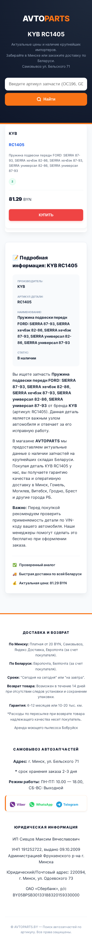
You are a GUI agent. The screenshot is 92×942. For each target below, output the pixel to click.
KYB (13, 133)
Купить (46, 215)
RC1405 (16, 144)
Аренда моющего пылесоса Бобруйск (46, 728)
